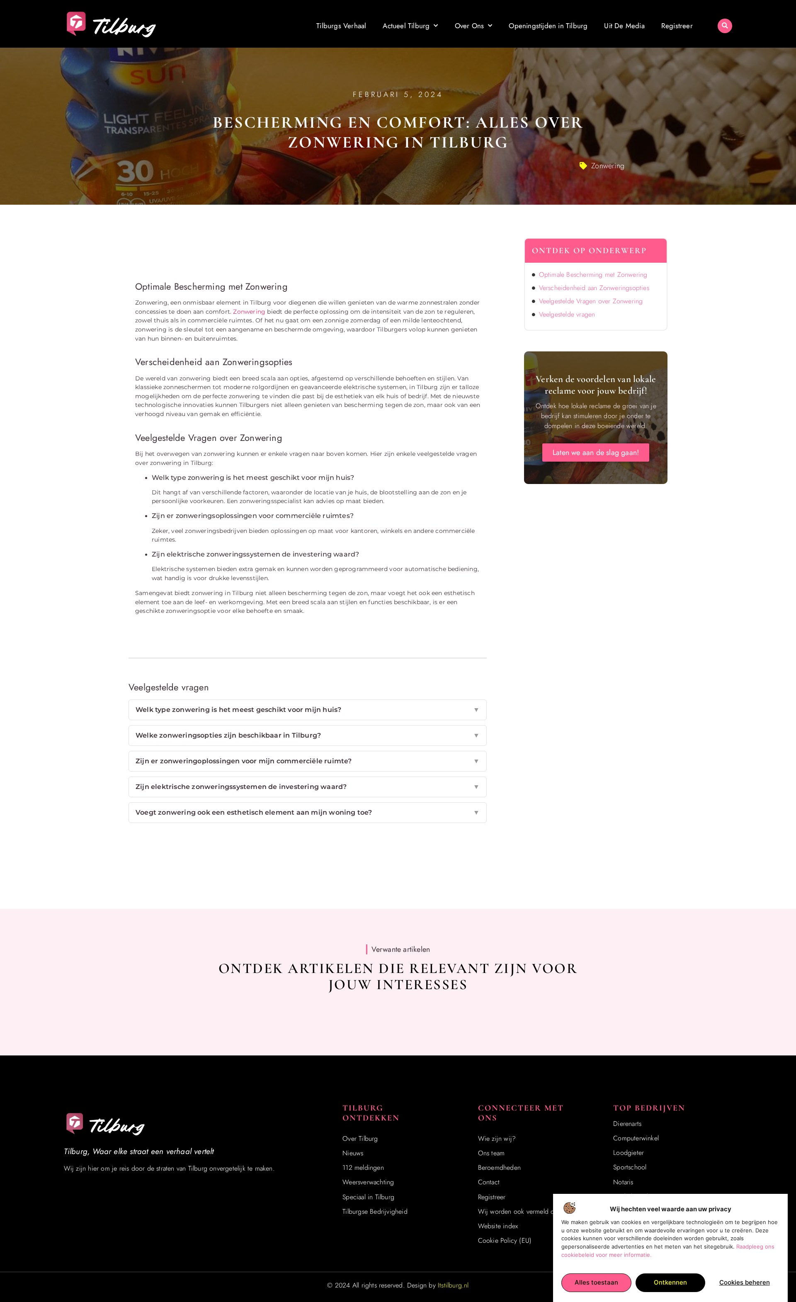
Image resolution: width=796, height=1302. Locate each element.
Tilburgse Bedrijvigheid (375, 1211)
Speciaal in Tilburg (368, 1197)
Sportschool (629, 1167)
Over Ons (469, 26)
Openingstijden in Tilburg (548, 26)
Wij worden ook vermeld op (518, 1211)
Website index (498, 1226)
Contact (489, 1182)
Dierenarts (627, 1123)
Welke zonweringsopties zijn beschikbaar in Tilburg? (308, 735)
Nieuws (352, 1153)
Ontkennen (670, 1282)
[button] (725, 26)
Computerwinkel (636, 1138)
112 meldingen (363, 1167)
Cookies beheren (744, 1282)
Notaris (623, 1182)
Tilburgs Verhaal (341, 26)
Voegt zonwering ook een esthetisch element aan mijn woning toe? (308, 812)
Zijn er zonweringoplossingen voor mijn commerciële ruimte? (308, 761)
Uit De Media (624, 26)
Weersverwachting (368, 1182)
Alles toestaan (596, 1282)
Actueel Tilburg (406, 26)
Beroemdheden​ (499, 1167)
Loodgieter (628, 1152)
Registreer (677, 26)
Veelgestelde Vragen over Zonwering (591, 301)
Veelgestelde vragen (567, 314)
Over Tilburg (360, 1138)
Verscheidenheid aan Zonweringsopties (594, 288)
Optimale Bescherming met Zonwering (593, 274)
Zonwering (607, 165)
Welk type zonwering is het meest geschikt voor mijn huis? (308, 710)
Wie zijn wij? (497, 1138)
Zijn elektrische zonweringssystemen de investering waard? (308, 787)
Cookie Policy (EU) (505, 1240)
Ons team (491, 1153)
